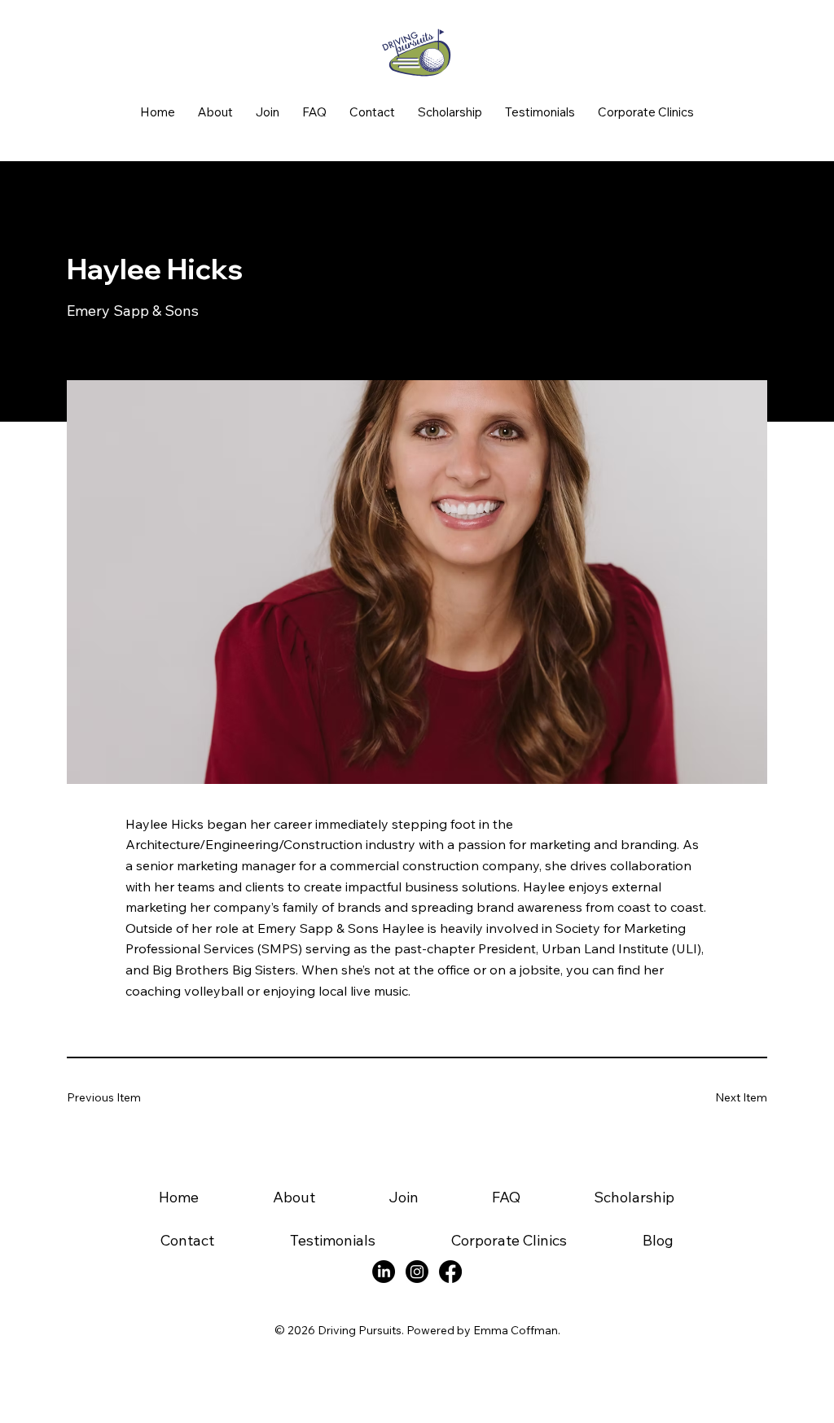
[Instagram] (417, 1271)
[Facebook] (450, 1271)
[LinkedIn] (383, 1271)
